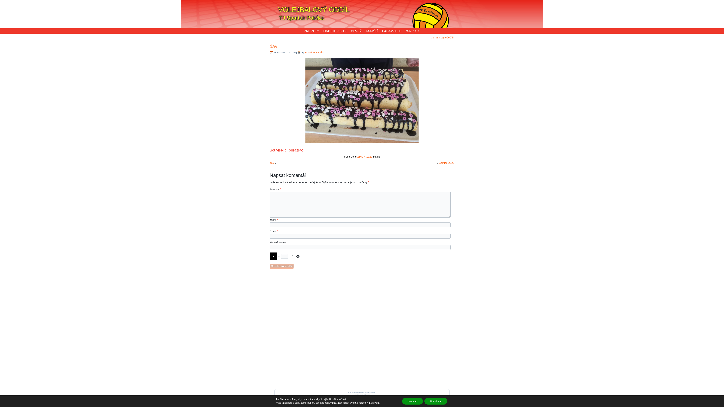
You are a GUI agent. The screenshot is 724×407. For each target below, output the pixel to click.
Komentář (275, 189)
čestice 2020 (446, 162)
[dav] (362, 143)
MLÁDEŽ (356, 30)
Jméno (274, 220)
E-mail (274, 231)
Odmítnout (436, 401)
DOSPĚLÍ (372, 30)
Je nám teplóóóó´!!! (441, 37)
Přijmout (412, 401)
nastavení (374, 402)
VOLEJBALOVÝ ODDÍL (314, 10)
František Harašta (314, 52)
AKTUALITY (311, 30)
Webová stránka (278, 242)
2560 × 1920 (364, 156)
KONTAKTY (413, 30)
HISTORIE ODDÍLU (335, 30)
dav (273, 46)
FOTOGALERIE (391, 30)
